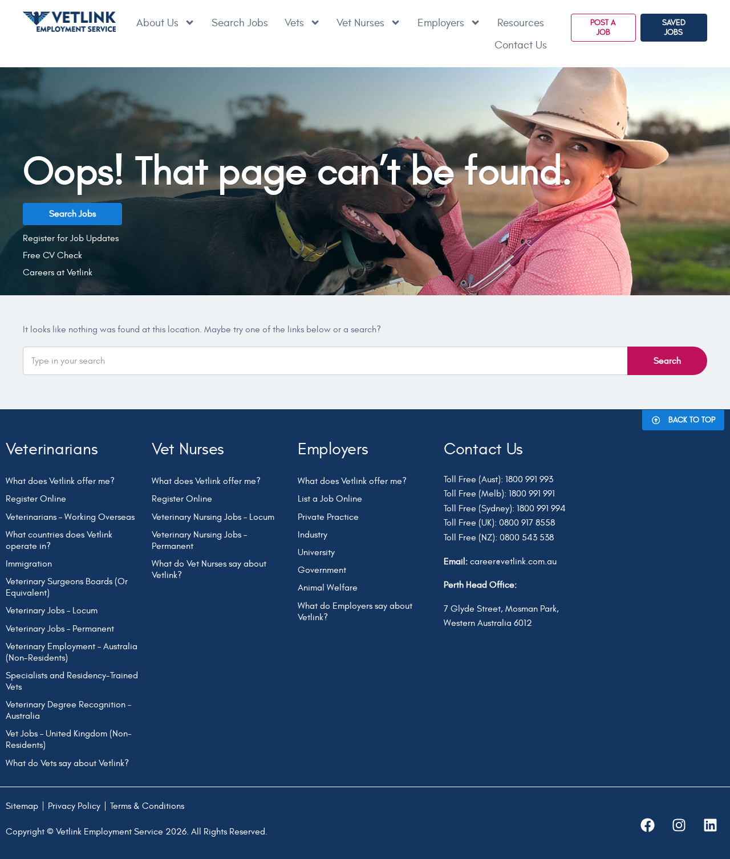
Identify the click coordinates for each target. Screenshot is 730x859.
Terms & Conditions (147, 806)
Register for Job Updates (71, 238)
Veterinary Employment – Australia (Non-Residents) (71, 652)
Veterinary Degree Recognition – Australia (68, 710)
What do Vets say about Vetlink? (67, 763)
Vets (294, 23)
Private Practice (328, 517)
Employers (440, 23)
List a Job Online (330, 499)
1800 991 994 (541, 508)
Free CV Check (52, 255)
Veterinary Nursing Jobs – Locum (213, 517)
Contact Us (520, 45)
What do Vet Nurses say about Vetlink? (209, 569)
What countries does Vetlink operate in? (59, 540)
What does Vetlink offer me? (60, 481)
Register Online (36, 499)
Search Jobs (240, 23)
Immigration (29, 564)
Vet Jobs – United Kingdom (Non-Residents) (69, 739)
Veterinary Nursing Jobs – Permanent (199, 540)
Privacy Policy (74, 806)
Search (667, 361)
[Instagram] (678, 825)
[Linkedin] (710, 825)
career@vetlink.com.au (513, 561)
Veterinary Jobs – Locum (52, 610)
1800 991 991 (532, 493)
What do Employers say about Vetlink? (355, 611)
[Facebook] (647, 825)
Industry (312, 535)
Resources (520, 23)
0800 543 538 (527, 537)
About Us (157, 23)
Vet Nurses (360, 23)
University (316, 552)
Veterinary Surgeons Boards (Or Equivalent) (67, 587)
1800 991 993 (529, 479)
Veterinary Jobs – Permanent (60, 629)
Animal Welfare (328, 588)
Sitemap (22, 806)
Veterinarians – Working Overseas (70, 517)
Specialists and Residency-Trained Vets (72, 681)
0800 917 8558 (527, 523)
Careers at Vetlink (57, 272)
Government (322, 570)
